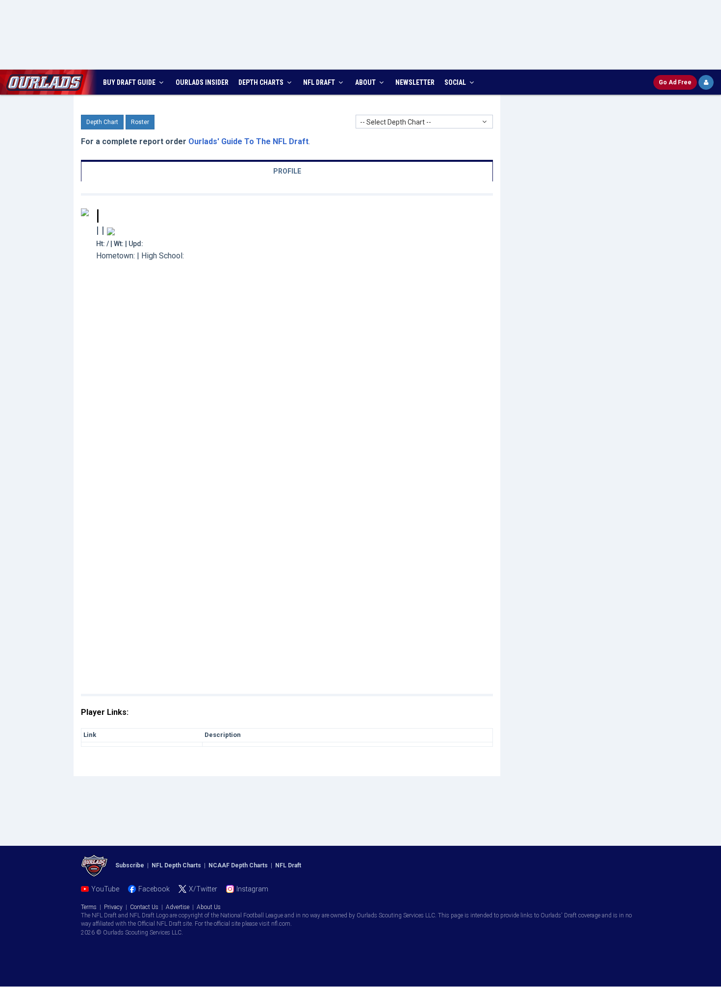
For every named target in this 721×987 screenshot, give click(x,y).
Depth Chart (102, 122)
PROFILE (287, 171)
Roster (140, 122)
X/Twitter (203, 889)
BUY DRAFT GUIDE (130, 82)
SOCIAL (455, 82)
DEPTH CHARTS (261, 82)
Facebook (154, 889)
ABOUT (366, 82)
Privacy (113, 907)
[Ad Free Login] (706, 82)
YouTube (105, 889)
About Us (209, 907)
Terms (89, 907)
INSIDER (202, 82)
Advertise (177, 907)
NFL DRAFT (319, 82)
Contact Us (144, 907)
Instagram (252, 889)
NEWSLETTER (415, 82)
